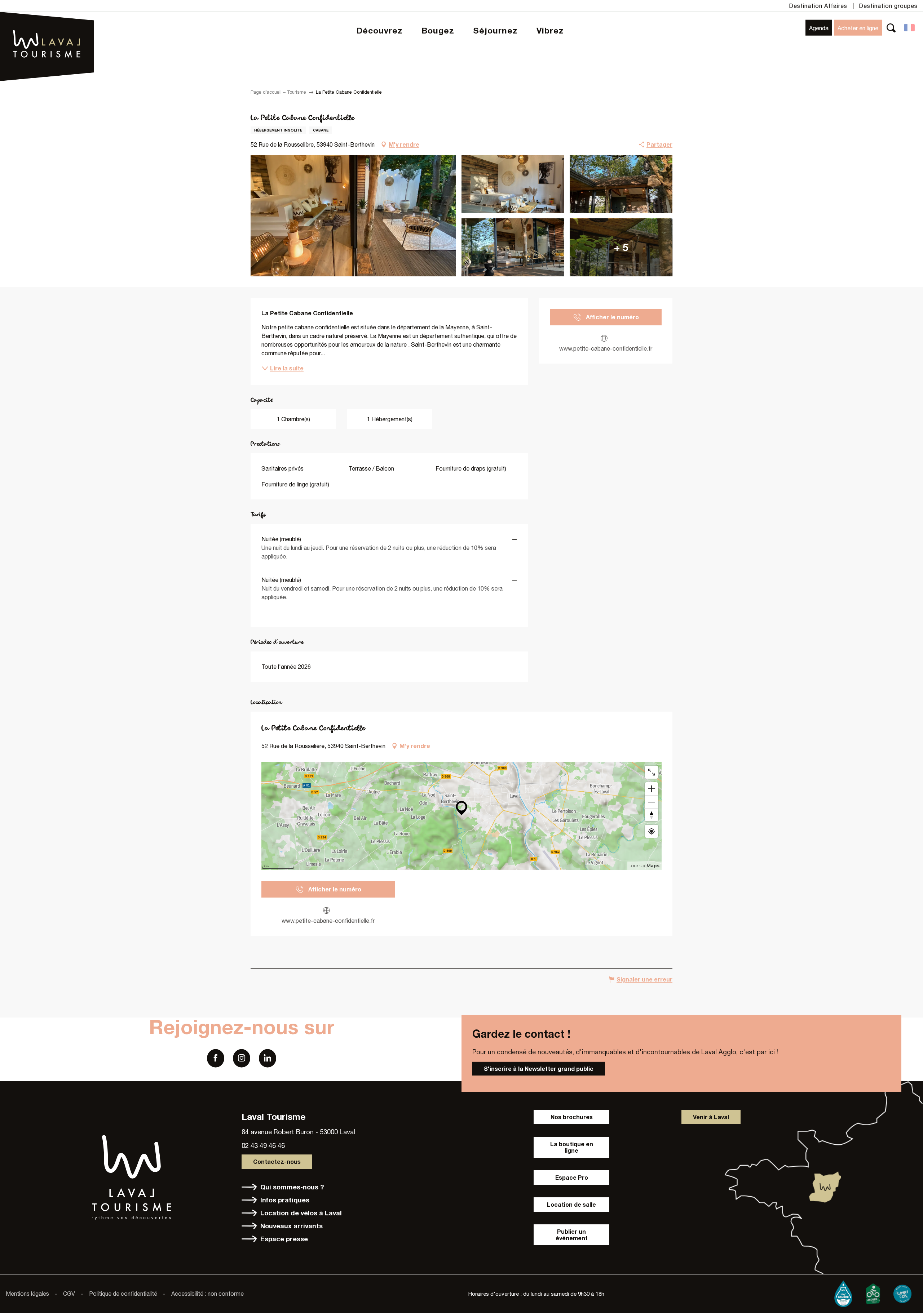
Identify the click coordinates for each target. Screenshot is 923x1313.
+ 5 (621, 247)
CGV (69, 1293)
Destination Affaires (818, 6)
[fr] (909, 28)
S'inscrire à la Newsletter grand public (538, 1068)
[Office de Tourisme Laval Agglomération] (47, 25)
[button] (891, 27)
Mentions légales (27, 1293)
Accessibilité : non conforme (207, 1293)
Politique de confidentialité (123, 1293)
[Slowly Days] (902, 1292)
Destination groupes (888, 6)
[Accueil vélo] (873, 1292)
